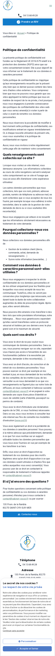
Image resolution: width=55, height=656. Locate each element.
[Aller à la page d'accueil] (8, 5)
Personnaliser (28, 641)
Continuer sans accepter (14, 631)
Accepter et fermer (28, 648)
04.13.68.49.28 (30, 15)
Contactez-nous (27, 514)
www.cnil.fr (20, 420)
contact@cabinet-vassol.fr (16, 391)
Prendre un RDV (29, 21)
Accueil (21, 33)
